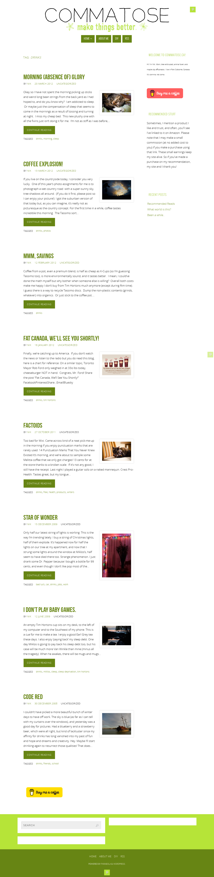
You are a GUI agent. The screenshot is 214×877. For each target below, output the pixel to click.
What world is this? (159, 209)
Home (92, 856)
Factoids (32, 425)
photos (47, 230)
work (65, 584)
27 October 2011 (45, 432)
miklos (46, 671)
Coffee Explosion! (43, 164)
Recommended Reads (161, 204)
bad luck (40, 584)
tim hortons (49, 400)
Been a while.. (156, 215)
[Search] (97, 825)
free (45, 492)
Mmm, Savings (38, 256)
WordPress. (119, 863)
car (47, 584)
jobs (60, 584)
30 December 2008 (46, 703)
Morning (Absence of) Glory (54, 77)
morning (47, 138)
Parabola (106, 863)
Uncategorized (66, 83)
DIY (116, 856)
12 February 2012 (45, 262)
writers (70, 492)
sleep (56, 138)
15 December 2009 (46, 524)
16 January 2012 (44, 345)
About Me (105, 856)
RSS (123, 856)
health (52, 492)
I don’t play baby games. (49, 609)
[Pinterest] (210, 354)
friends (47, 763)
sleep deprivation (67, 671)
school (55, 763)
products (61, 492)
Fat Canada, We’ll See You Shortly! (61, 338)
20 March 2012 (44, 83)
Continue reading (39, 130)
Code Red (33, 696)
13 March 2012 (44, 170)
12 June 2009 (42, 616)
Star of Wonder (40, 517)
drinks (39, 138)
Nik (29, 83)
